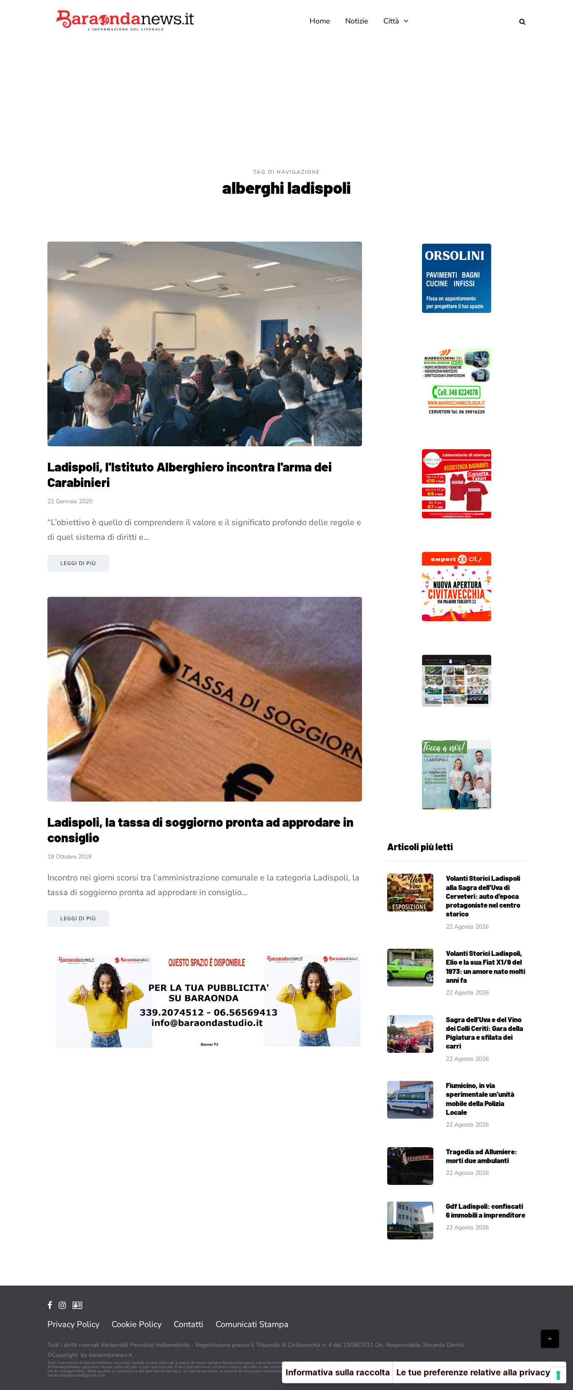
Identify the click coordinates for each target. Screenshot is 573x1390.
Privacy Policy (73, 1324)
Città (391, 21)
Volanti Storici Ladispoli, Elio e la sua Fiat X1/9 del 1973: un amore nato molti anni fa (485, 966)
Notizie (356, 21)
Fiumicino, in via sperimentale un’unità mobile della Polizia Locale (480, 1098)
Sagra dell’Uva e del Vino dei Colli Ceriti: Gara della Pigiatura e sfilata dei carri (484, 1032)
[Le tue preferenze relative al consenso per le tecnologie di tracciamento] (558, 1375)
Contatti (188, 1324)
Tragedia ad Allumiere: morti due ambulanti (481, 1155)
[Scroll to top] (550, 1339)
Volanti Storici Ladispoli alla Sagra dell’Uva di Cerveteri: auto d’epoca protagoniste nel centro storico (483, 896)
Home (320, 21)
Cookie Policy (136, 1324)
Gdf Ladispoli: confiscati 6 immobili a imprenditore (485, 1210)
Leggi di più (78, 563)
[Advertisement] (286, 105)
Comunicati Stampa (252, 1324)
